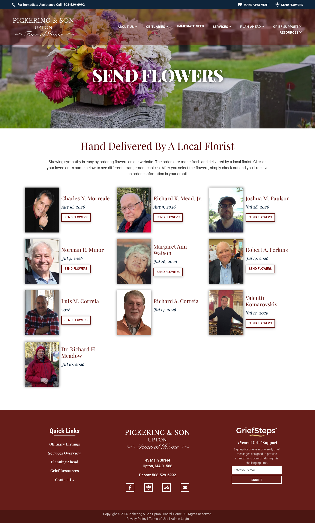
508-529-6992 (164, 475)
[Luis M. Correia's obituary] (42, 293)
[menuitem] (127, 26)
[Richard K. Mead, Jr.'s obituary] (134, 190)
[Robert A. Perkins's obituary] (226, 242)
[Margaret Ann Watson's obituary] (134, 242)
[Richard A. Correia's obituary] (134, 293)
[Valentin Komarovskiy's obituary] (226, 293)
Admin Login (180, 519)
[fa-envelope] (185, 488)
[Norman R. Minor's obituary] (42, 242)
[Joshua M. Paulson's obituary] (226, 190)
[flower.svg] (148, 490)
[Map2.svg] (166, 490)
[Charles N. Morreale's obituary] (42, 190)
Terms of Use (158, 519)
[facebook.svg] (130, 490)
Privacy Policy (136, 519)
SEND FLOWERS (75, 217)
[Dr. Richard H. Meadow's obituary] (42, 344)
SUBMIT (256, 479)
